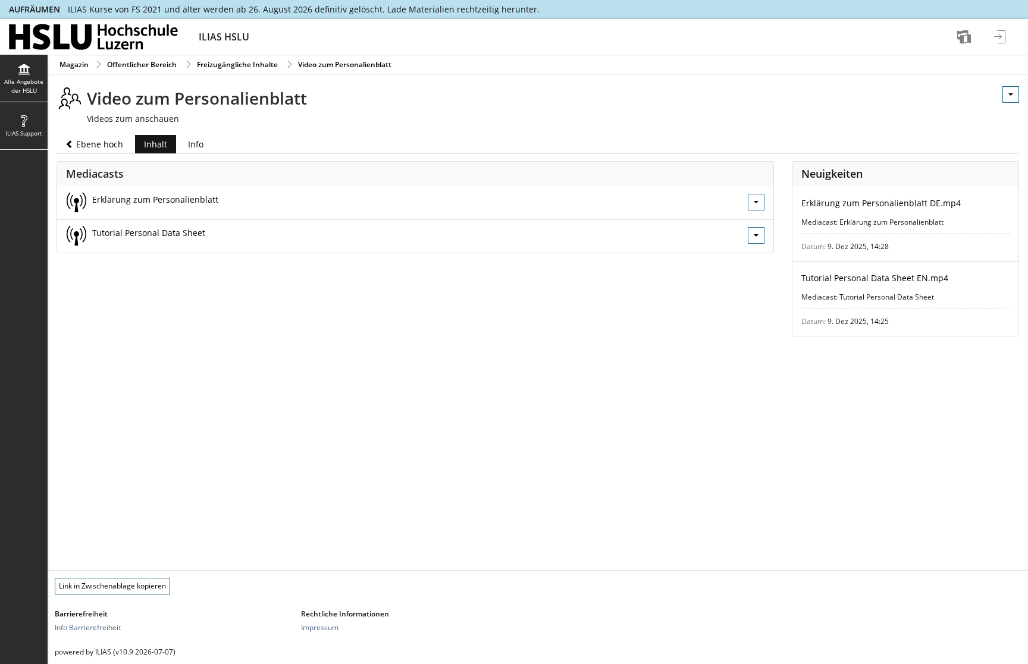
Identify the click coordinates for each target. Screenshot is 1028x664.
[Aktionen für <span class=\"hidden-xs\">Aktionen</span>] (1010, 94)
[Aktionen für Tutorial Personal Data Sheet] (756, 235)
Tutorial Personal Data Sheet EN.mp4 (874, 278)
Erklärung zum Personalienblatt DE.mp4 (881, 203)
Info (195, 144)
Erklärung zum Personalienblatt (155, 199)
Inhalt (151, 146)
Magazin (74, 64)
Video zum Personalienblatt (344, 64)
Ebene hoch (98, 144)
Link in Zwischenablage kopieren (112, 586)
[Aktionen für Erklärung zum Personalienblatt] (756, 202)
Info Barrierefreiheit (88, 627)
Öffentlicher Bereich (142, 64)
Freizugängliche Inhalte (237, 64)
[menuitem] (965, 37)
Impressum (320, 627)
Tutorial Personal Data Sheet (148, 232)
